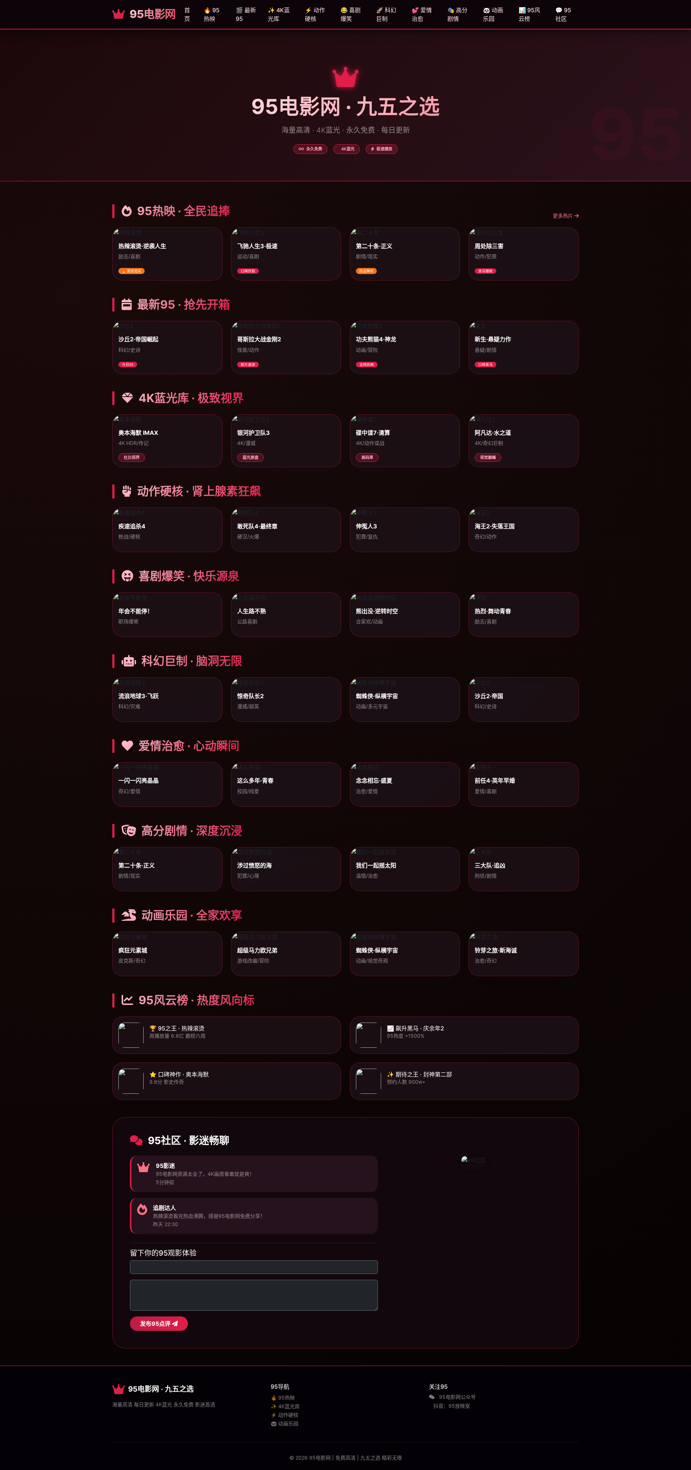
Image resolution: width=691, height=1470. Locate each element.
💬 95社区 (563, 14)
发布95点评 (156, 1323)
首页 (187, 14)
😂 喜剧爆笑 (350, 14)
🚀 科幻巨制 (386, 14)
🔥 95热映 (212, 14)
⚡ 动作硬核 (315, 14)
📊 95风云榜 (529, 14)
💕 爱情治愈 (422, 14)
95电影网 (151, 14)
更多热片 (563, 216)
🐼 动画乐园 (493, 14)
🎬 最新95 (246, 14)
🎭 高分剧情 (457, 14)
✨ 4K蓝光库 (279, 14)
